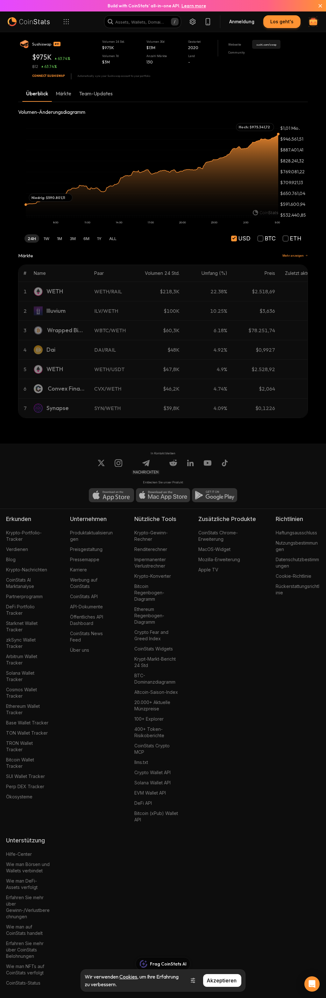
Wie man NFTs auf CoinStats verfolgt (25, 969)
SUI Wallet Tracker (25, 776)
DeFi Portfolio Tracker (20, 610)
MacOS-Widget (214, 549)
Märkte (63, 93)
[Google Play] (214, 495)
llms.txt (141, 762)
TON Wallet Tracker (27, 733)
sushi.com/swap (266, 44)
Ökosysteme (19, 796)
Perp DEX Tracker (25, 786)
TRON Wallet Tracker (19, 746)
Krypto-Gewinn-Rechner (151, 536)
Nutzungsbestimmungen (297, 546)
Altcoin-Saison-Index (156, 692)
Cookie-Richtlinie (293, 576)
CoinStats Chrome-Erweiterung (218, 536)
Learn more (193, 6)
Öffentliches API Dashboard (86, 620)
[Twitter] (101, 466)
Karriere (78, 569)
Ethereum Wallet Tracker (23, 709)
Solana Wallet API (152, 782)
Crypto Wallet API (152, 772)
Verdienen (17, 549)
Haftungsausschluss (296, 532)
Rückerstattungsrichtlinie (297, 589)
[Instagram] (118, 466)
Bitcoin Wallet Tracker (20, 763)
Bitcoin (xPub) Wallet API (156, 816)
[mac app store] (163, 495)
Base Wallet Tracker (27, 722)
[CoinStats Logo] (29, 21)
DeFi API (143, 803)
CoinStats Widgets (153, 648)
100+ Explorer (149, 719)
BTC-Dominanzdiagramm (154, 679)
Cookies (128, 976)
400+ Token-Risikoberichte (149, 732)
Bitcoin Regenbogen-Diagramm (149, 592)
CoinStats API (84, 596)
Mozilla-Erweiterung (219, 559)
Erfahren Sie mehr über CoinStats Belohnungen (25, 950)
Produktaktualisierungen (91, 536)
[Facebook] (225, 466)
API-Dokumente (86, 606)
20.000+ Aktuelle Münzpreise (152, 705)
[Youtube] (207, 466)
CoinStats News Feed (86, 636)
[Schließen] (316, 5)
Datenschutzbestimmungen (297, 563)
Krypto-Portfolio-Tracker (24, 536)
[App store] (111, 495)
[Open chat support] (312, 984)
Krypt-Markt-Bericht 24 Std (155, 662)
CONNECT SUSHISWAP (48, 75)
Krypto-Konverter (152, 576)
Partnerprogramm (24, 596)
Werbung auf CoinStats (83, 583)
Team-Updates (96, 93)
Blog (11, 559)
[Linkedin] (190, 466)
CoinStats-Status (23, 983)
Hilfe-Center (19, 854)
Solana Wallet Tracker (20, 676)
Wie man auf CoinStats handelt (24, 930)
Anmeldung (241, 21)
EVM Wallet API (150, 793)
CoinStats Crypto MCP (152, 749)
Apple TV (208, 569)
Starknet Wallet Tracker (22, 626)
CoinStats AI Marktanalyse (20, 583)
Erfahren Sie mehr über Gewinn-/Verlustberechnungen (28, 907)
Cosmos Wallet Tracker (21, 693)
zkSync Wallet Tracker (21, 643)
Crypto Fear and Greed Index (151, 635)
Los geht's (282, 21)
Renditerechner (150, 549)
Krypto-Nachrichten (26, 569)
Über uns (79, 650)
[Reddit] (173, 466)
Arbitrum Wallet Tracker (21, 659)
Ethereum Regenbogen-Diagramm (149, 615)
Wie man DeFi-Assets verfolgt (22, 884)
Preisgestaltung (86, 549)
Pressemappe (84, 559)
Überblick (37, 93)
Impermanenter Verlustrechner (150, 563)
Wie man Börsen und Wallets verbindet (28, 867)
